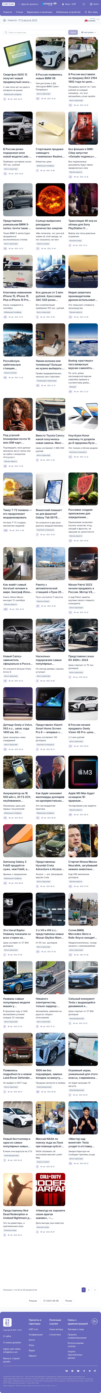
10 (5, 681)
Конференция (36, 1334)
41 (70, 457)
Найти (73, 32)
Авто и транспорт (43, 94)
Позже (68, 1300)
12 (5, 174)
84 (70, 815)
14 (38, 952)
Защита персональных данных (75, 1354)
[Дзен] (72, 1371)
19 (5, 749)
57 (70, 105)
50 (70, 392)
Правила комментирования (77, 1336)
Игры (31, 1345)
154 (5, 530)
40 (38, 1092)
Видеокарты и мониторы (39, 12)
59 (5, 378)
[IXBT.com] (4, 20)
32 (70, 541)
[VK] (66, 1371)
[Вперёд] (95, 1289)
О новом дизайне (12, 1342)
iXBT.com (33, 1329)
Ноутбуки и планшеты (78, 452)
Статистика (55, 1334)
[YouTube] (78, 1371)
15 (70, 746)
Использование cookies (76, 1345)
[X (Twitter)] (89, 1371)
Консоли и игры (75, 241)
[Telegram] (83, 1371)
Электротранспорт (76, 1018)
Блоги (32, 1340)
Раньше (33, 1300)
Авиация (72, 387)
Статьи (19, 12)
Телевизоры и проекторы (46, 381)
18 (5, 248)
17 (38, 248)
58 (5, 466)
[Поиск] (84, 4)
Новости (7, 12)
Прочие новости (75, 172)
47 (38, 99)
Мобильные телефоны (12, 94)
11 (70, 317)
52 (38, 818)
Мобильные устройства (68, 12)
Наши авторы (56, 1329)
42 (38, 385)
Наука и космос (43, 244)
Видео (32, 1350)
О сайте (7, 1336)
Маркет (32, 1355)
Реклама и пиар (76, 1329)
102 (5, 609)
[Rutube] (95, 1371)
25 (38, 606)
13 (70, 177)
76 (5, 317)
